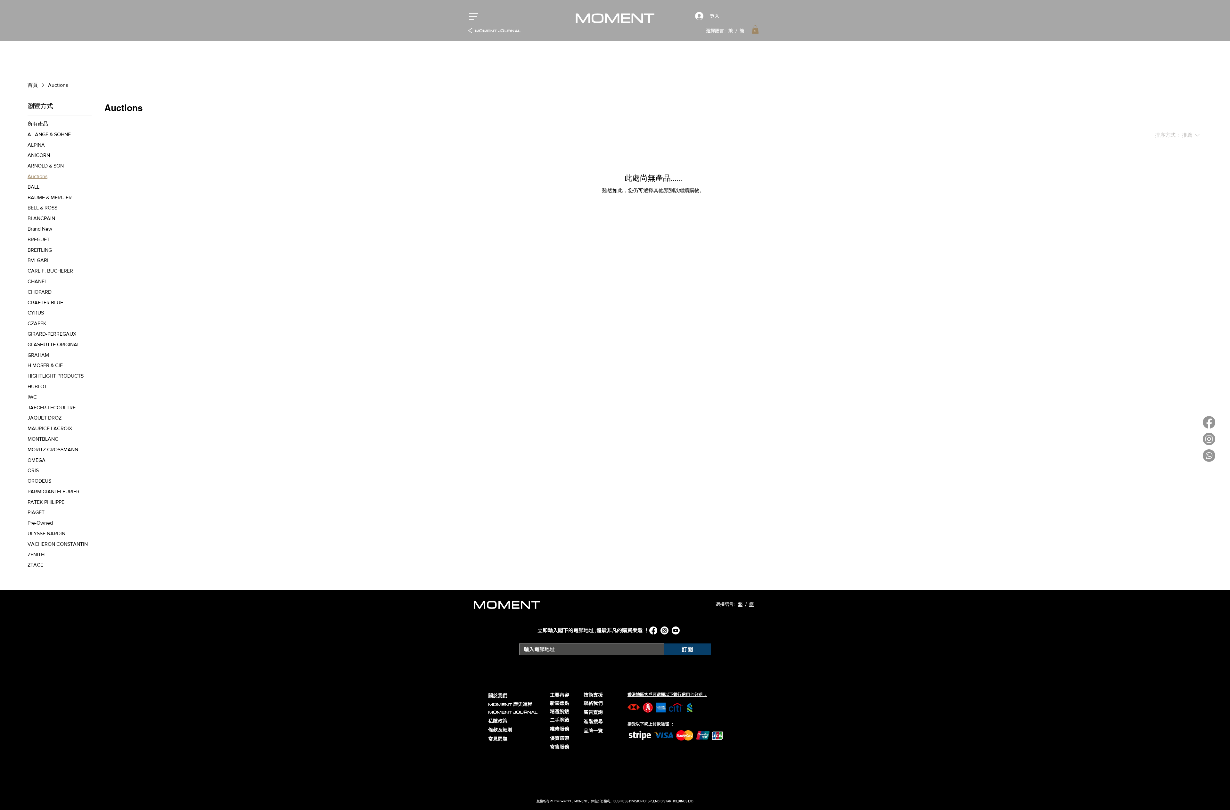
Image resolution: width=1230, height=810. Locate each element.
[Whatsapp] (1209, 455)
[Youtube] (676, 630)
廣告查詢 (593, 712)
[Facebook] (1209, 422)
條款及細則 (500, 729)
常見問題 (497, 738)
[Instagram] (1209, 439)
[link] (755, 29)
